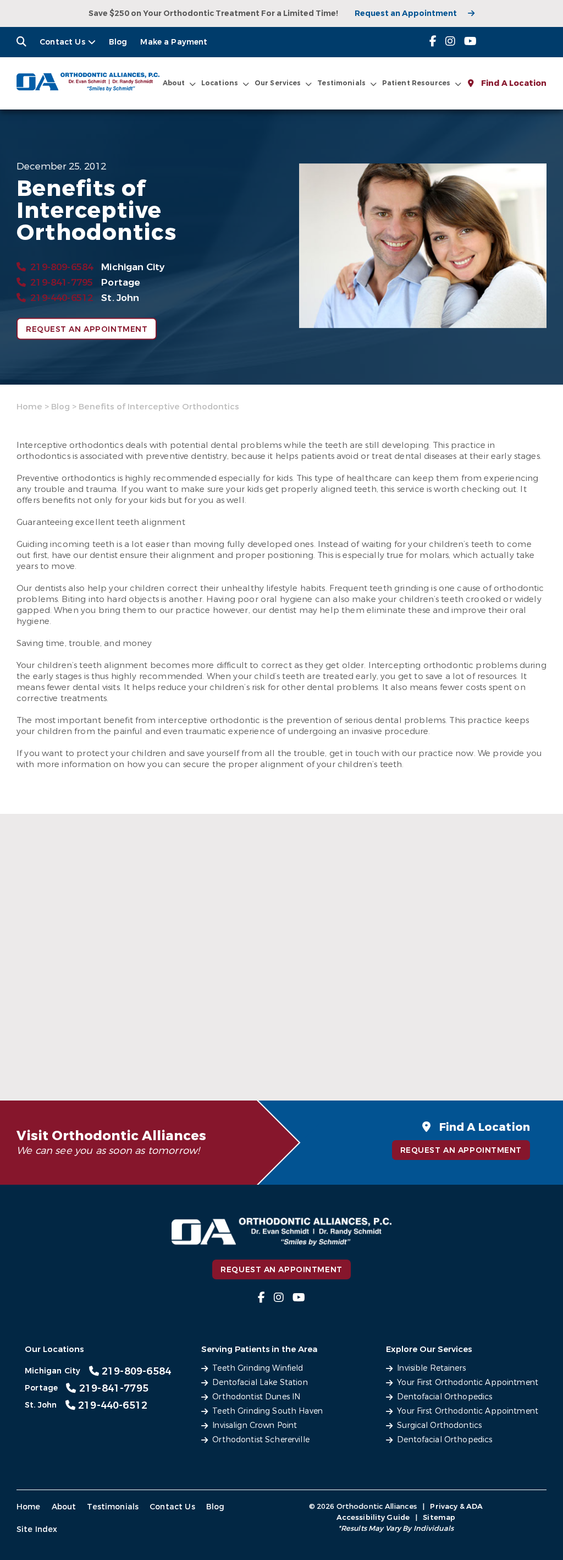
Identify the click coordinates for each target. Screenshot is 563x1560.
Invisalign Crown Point (254, 1425)
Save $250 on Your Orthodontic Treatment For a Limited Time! (213, 13)
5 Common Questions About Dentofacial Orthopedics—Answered (272, 1043)
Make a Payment (173, 42)
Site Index (37, 1529)
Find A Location (513, 83)
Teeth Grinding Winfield (257, 1368)
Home (29, 406)
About (174, 83)
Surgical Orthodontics (439, 1425)
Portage (120, 282)
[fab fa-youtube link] (470, 41)
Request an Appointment (406, 13)
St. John (120, 298)
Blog (118, 42)
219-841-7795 (61, 282)
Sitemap (439, 1517)
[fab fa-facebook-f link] (433, 41)
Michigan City (132, 267)
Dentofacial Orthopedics (444, 1397)
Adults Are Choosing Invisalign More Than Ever (447, 1037)
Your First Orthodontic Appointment (467, 1382)
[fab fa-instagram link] (450, 41)
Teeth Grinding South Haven (267, 1411)
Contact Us (62, 42)
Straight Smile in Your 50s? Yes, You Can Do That (86, 1037)
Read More (48, 1056)
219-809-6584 (61, 267)
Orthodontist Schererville (261, 1440)
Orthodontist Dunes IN (256, 1397)
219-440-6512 (61, 298)
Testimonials (113, 1507)
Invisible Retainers (431, 1368)
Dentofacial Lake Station (259, 1382)
